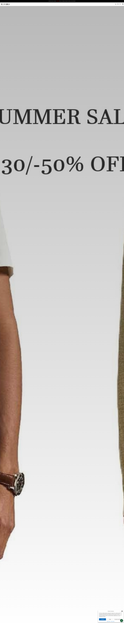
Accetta (102, 619)
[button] (122, 611)
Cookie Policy (108, 621)
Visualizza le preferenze (118, 619)
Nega (110, 619)
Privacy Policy (112, 621)
